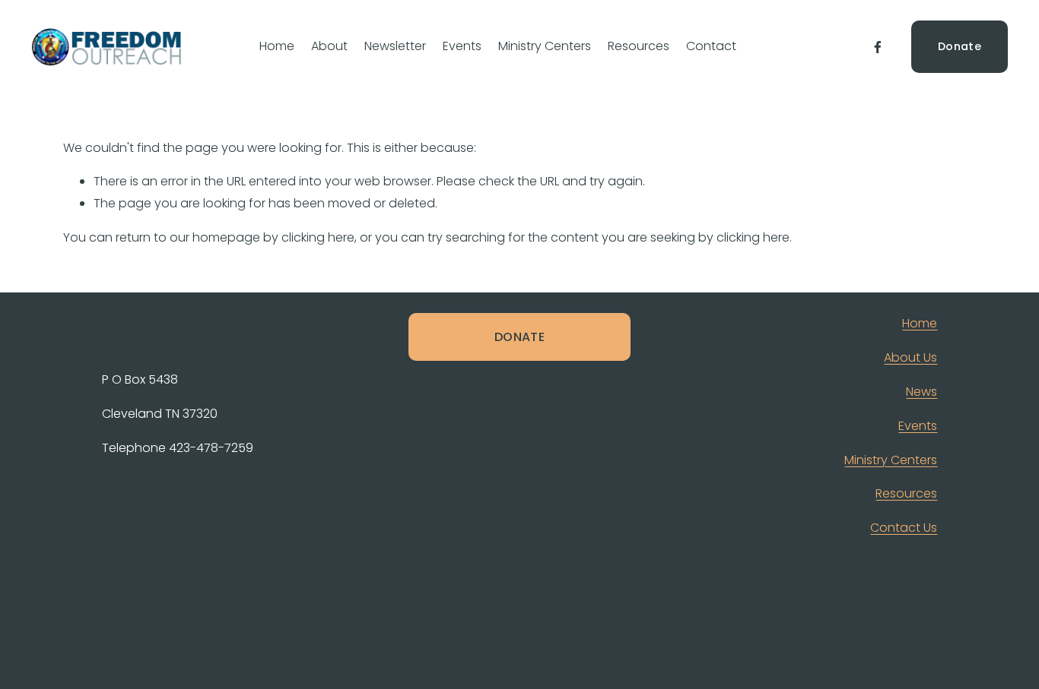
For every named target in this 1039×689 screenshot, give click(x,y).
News (921, 391)
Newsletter (395, 46)
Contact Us (903, 527)
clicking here (317, 237)
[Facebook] (877, 47)
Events (462, 46)
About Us (910, 357)
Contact (711, 46)
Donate (959, 46)
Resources (638, 46)
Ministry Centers (544, 46)
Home (276, 46)
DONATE (519, 337)
